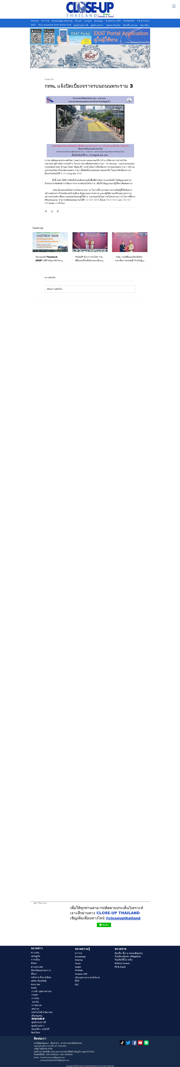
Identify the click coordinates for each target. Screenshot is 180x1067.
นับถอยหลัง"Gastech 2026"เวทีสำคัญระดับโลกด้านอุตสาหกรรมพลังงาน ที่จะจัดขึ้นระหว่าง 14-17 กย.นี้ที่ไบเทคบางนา (50, 259)
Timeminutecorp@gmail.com (52, 1057)
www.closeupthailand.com (90, 1066)
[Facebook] (134, 1042)
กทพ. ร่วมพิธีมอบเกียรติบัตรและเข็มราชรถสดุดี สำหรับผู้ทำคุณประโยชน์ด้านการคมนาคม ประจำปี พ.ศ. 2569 (129, 259)
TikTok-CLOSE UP (38, 1018)
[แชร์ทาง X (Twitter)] (52, 211)
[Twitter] (128, 1042)
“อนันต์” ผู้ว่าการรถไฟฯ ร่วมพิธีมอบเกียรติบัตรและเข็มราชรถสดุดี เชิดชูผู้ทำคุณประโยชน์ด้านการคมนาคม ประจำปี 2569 (89, 259)
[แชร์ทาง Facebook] (46, 211)
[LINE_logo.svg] (146, 1042)
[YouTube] (140, 1042)
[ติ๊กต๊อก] (122, 1042)
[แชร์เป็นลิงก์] (58, 211)
